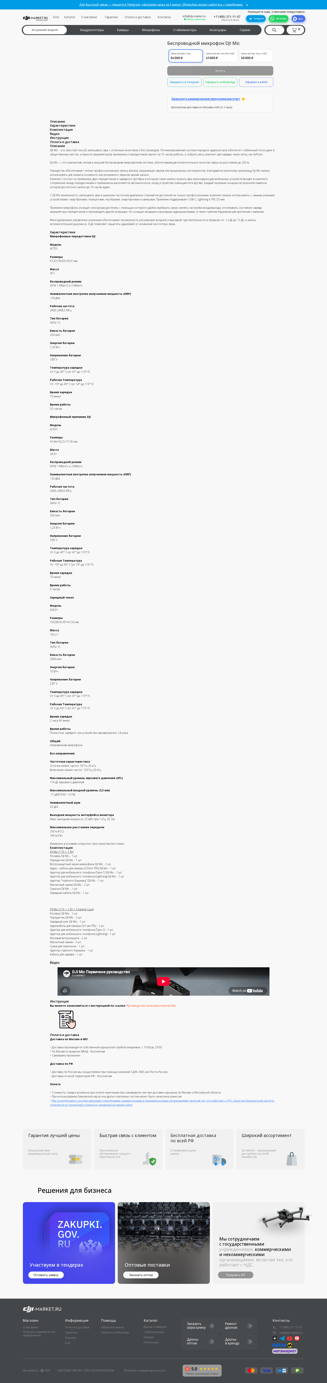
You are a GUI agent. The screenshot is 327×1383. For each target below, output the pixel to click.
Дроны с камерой (155, 1327)
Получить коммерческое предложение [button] (39, 1333)
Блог (56, 17)
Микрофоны (151, 30)
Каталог (69, 17)
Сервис (245, 30)
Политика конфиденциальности (144, 1370)
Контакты (164, 17)
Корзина (70, 1337)
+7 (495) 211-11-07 (227, 17)
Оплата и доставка (138, 17)
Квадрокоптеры (92, 30)
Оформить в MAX (256, 82)
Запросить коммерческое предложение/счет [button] (205, 99)
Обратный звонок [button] (230, 19)
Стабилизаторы (184, 30)
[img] (164, 1243)
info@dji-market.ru (194, 16)
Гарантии (111, 17)
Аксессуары (217, 30)
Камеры (123, 30)
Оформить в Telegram (184, 82)
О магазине (89, 17)
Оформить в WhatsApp (220, 82)
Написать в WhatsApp (115, 1332)
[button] (296, 30)
